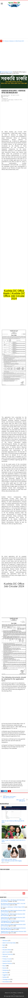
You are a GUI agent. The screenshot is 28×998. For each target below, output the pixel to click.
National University (8, 954)
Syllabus (5, 977)
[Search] (24, 893)
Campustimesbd (6, 95)
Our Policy (14, 992)
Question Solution (7, 963)
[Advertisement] (14, 23)
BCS (4, 947)
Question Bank (6, 961)
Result (4, 965)
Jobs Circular (8, 72)
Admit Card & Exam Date (9, 943)
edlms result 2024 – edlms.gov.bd (20, 799)
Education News (7, 949)
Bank (4, 945)
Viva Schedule (6, 981)
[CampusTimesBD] (14, 4)
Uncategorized (6, 979)
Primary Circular (7, 959)
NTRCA (4, 956)
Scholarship (6, 970)
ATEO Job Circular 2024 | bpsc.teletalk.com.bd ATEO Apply (12, 860)
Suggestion (5, 975)
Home (3, 72)
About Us (7, 992)
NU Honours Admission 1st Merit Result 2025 (13, 41)
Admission (5, 940)
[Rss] (14, 994)
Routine (5, 968)
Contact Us (20, 992)
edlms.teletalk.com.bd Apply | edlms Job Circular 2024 (9, 796)
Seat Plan (5, 972)
